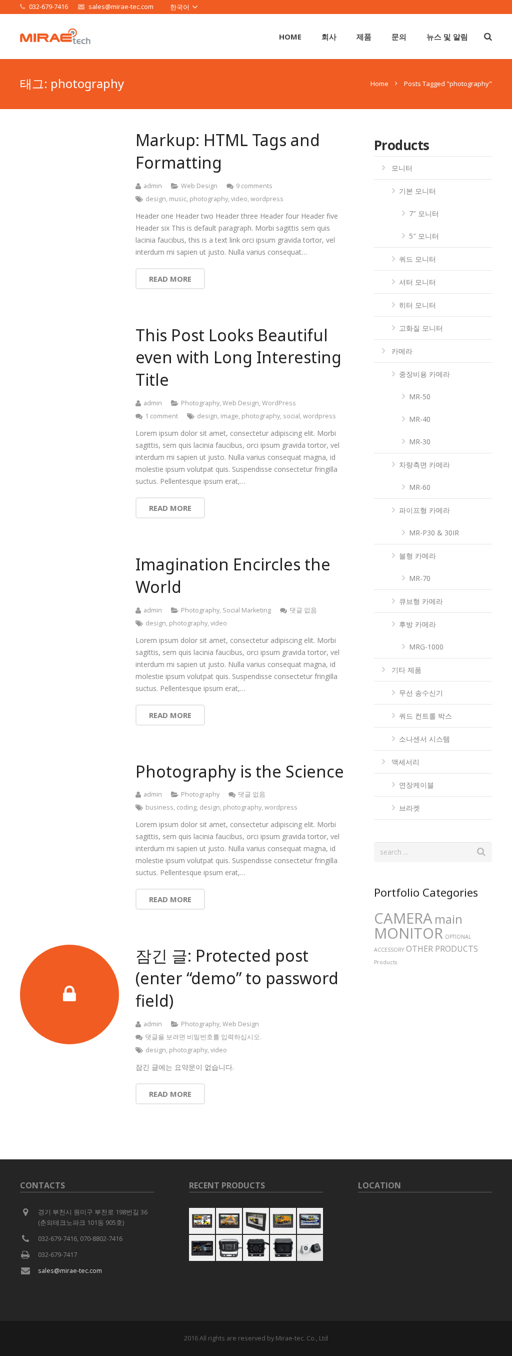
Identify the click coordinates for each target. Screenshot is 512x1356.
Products (385, 962)
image (229, 416)
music (177, 199)
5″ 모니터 (424, 236)
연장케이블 (416, 785)
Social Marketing (246, 610)
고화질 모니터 (421, 328)
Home (379, 83)
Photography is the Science (240, 771)
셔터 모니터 (417, 282)
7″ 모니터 (424, 213)
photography (209, 199)
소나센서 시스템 (424, 739)
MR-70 (419, 578)
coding (186, 807)
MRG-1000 (426, 646)
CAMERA (403, 918)
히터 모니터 (417, 305)
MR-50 (419, 396)
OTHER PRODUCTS (442, 948)
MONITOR (408, 933)
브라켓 (409, 808)
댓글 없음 (303, 610)
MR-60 (419, 487)
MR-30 (419, 441)
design (156, 199)
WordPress (279, 403)
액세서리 (406, 762)
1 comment (161, 416)
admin (153, 186)
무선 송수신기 (421, 693)
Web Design (199, 186)
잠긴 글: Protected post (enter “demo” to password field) (237, 978)
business (160, 807)
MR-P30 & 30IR (434, 532)
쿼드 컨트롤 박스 (425, 716)
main (448, 919)
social (291, 416)
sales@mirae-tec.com (121, 6)
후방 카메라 (417, 624)
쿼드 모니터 (417, 259)
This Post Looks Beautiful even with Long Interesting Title (239, 357)
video (239, 199)
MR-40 (419, 419)
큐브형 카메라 (421, 601)
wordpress (267, 199)
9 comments (254, 186)
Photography (200, 403)
